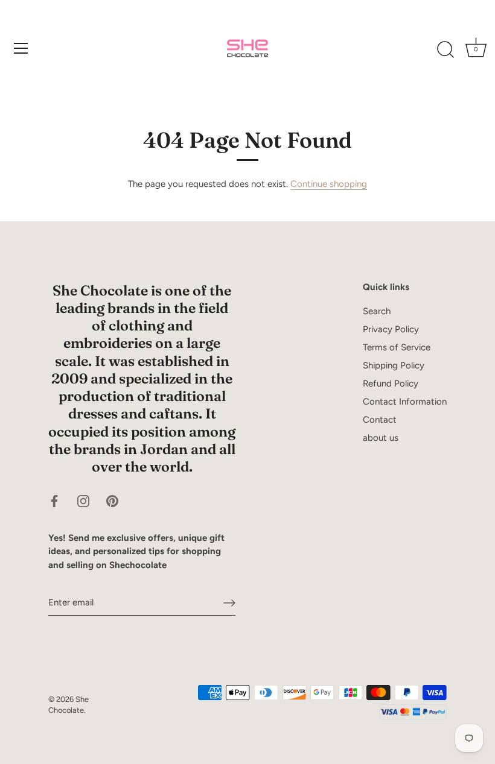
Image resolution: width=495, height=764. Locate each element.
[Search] (445, 50)
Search (377, 311)
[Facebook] (54, 499)
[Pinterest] (112, 499)
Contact (380, 419)
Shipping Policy (393, 365)
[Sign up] (229, 603)
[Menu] (21, 48)
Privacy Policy (391, 329)
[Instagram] (83, 499)
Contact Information (405, 401)
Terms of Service (396, 347)
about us (380, 437)
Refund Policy (390, 383)
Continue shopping (328, 183)
